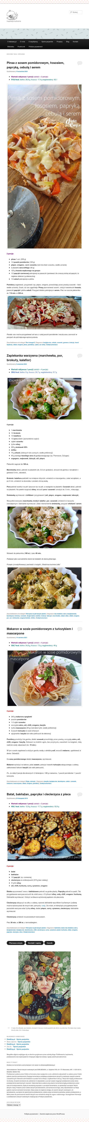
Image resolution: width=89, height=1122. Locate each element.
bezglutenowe (71, 614)
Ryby (27, 781)
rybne (37, 345)
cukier (68, 781)
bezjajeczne (47, 342)
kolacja (71, 342)
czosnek (59, 342)
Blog (67, 41)
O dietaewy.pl (11, 41)
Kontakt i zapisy (34, 943)
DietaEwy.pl (11, 1039)
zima (20, 932)
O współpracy (33, 41)
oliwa (67, 616)
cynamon (53, 930)
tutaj (43, 905)
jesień (59, 930)
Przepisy (60, 41)
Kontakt (75, 41)
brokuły (17, 616)
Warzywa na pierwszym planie (36, 614)
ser (11, 618)
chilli (35, 930)
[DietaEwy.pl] (29, 15)
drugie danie (31, 616)
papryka (9, 932)
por (8, 618)
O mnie (22, 41)
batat (63, 928)
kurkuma (64, 930)
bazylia (46, 781)
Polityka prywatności (36, 46)
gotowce (66, 342)
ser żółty (42, 345)
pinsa (25, 345)
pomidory (31, 345)
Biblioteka (10, 46)
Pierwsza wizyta (15, 943)
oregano (20, 345)
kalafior (38, 616)
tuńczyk (32, 781)
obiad (15, 345)
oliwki (71, 616)
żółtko (33, 618)
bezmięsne (10, 616)
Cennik (49, 943)
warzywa (16, 932)
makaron (10, 783)
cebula (54, 342)
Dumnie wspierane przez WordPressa (52, 1114)
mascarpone (17, 783)
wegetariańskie (25, 618)
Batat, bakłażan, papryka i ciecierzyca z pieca (39, 794)
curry (47, 930)
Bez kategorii (30, 342)
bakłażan (57, 928)
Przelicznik (21, 46)
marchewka (56, 616)
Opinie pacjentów (47, 41)
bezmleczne (29, 930)
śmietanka (16, 618)
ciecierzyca (41, 930)
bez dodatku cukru (60, 614)
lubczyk (49, 616)
